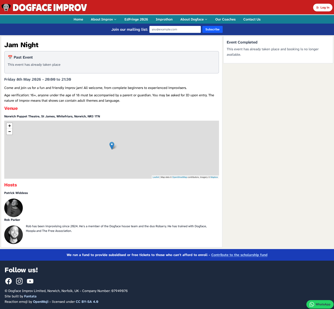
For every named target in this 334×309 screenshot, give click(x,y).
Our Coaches (225, 19)
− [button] (9, 131)
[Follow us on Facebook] (8, 281)
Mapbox (214, 176)
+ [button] (9, 125)
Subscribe (212, 29)
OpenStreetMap (179, 176)
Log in (324, 7)
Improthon (164, 19)
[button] (104, 19)
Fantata (30, 296)
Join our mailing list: (129, 29)
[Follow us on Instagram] (19, 281)
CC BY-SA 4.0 (87, 301)
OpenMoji (40, 301)
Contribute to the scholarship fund (239, 255)
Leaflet (156, 176)
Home (78, 19)
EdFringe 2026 (136, 19)
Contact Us (252, 19)
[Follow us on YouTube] (30, 281)
